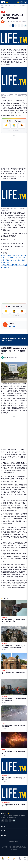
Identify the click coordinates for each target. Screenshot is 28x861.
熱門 (14, 858)
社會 (10, 5)
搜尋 (25, 858)
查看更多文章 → (12, 326)
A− (10, 25)
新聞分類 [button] (3, 824)
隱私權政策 (11, 839)
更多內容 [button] (3, 828)
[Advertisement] (14, 151)
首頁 (2, 5)
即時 (8, 858)
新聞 (6, 5)
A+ (15, 25)
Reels (20, 859)
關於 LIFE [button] (3, 833)
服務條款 (17, 839)
